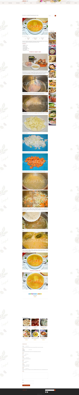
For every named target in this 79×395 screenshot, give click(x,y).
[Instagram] (31, 293)
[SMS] (37, 293)
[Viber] (32, 293)
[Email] (39, 293)
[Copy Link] (41, 293)
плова (30, 208)
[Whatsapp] (30, 293)
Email (23, 382)
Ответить (23, 348)
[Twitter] (36, 293)
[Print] (38, 293)
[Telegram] (33, 293)
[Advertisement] (39, 8)
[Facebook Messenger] (35, 293)
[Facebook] (29, 293)
